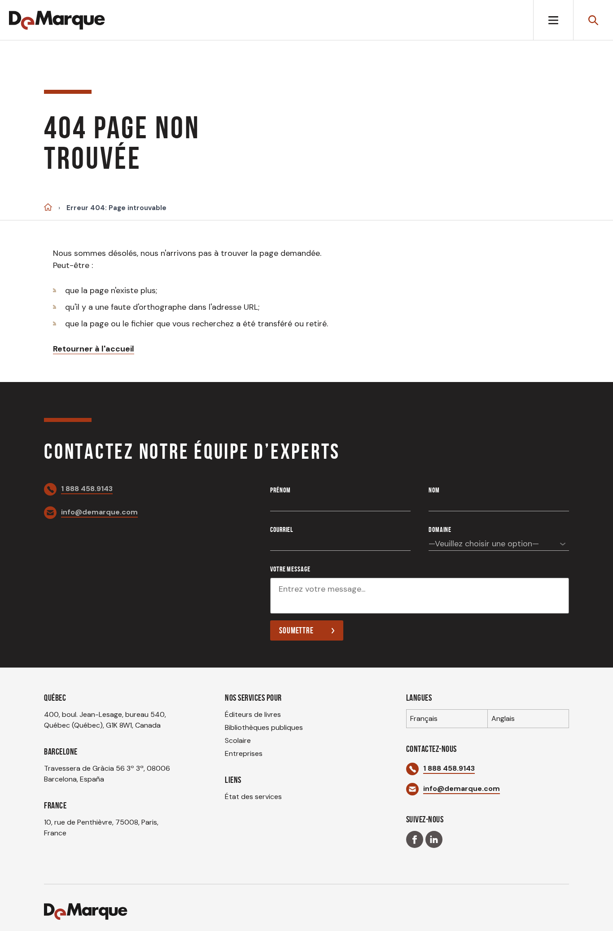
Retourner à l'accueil (93, 348)
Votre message (290, 569)
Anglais (503, 718)
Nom (434, 490)
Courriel (281, 529)
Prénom (280, 490)
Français (424, 718)
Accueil (48, 207)
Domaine (440, 529)
